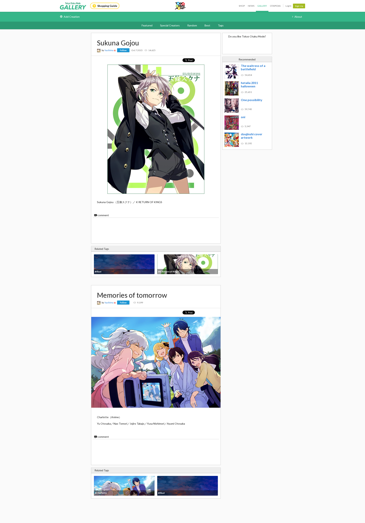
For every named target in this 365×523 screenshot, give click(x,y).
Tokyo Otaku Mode (180, 6)
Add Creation (72, 16)
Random (192, 25)
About (298, 16)
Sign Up (299, 6)
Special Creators (170, 25)
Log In (288, 5)
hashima (109, 50)
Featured (147, 25)
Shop (242, 5)
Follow (123, 50)
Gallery (262, 5)
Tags (221, 25)
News (251, 5)
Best (207, 25)
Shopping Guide (107, 5)
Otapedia (275, 5)
